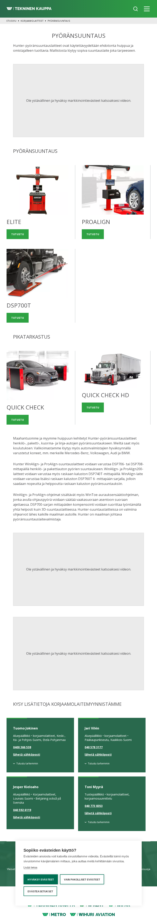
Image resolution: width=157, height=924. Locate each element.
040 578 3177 (94, 747)
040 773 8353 (94, 806)
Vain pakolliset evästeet (82, 879)
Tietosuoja (143, 869)
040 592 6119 (22, 810)
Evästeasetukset (40, 891)
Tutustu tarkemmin (27, 763)
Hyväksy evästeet (41, 879)
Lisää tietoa (30, 867)
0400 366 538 (22, 747)
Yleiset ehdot (15, 869)
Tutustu (17, 234)
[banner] (29, 9)
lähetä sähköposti (26, 754)
